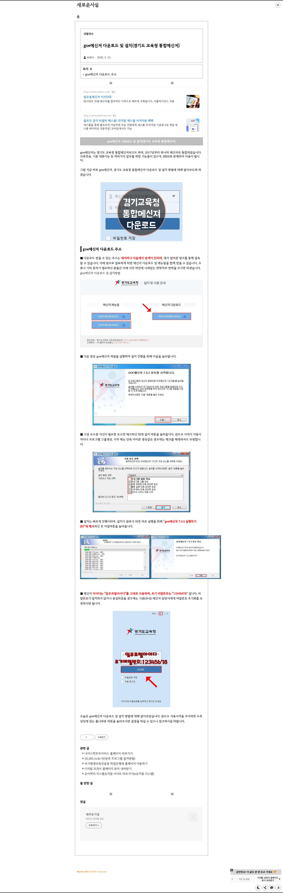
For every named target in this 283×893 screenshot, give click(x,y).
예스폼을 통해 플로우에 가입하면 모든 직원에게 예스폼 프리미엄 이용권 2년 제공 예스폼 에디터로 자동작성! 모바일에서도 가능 (131, 126)
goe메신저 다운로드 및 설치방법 (100, 273)
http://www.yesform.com (97, 115)
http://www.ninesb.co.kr (97, 92)
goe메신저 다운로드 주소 (227, 19)
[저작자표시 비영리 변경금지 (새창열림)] (112, 737)
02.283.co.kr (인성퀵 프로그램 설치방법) (110, 758)
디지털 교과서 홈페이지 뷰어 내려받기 (108, 768)
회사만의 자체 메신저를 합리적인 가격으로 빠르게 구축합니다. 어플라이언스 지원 (129, 101)
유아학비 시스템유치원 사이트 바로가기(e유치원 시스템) (119, 774)
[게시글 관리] (90, 737)
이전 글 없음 (244, 879)
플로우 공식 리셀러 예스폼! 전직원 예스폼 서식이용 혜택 (118, 120)
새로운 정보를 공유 (95, 818)
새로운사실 (88, 5)
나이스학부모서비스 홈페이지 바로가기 (109, 753)
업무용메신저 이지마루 (98, 97)
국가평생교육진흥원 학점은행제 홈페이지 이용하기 (116, 763)
